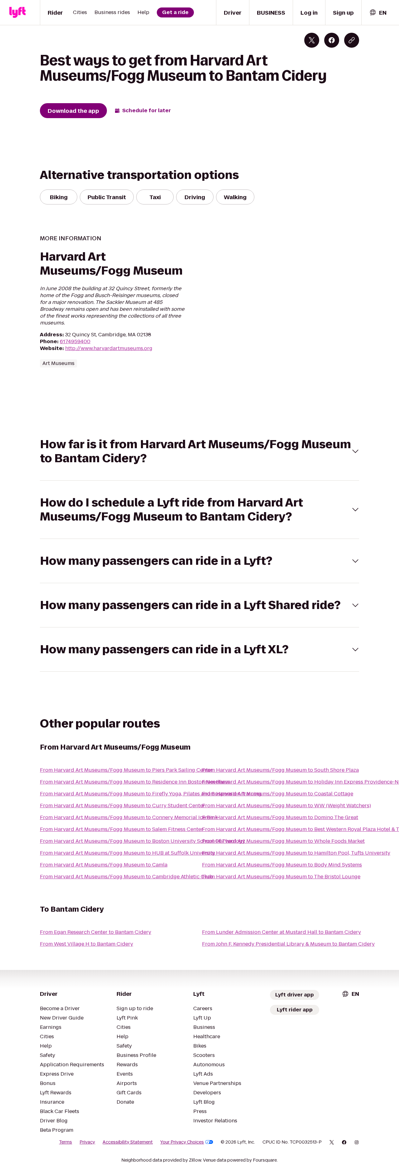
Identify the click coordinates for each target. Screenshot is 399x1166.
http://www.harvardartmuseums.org (108, 348)
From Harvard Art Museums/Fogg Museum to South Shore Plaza (280, 770)
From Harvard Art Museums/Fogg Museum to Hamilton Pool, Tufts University (296, 853)
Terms (65, 1142)
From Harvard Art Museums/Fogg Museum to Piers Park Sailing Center (126, 770)
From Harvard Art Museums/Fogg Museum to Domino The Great (280, 817)
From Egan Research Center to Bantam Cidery (95, 932)
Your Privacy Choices (182, 1142)
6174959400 (75, 341)
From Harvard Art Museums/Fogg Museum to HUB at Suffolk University (127, 853)
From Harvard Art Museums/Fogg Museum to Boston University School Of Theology (142, 841)
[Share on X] (311, 40)
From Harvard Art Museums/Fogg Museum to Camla (103, 864)
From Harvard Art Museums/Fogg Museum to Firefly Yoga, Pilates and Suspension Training (151, 793)
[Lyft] (17, 12)
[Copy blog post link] (351, 40)
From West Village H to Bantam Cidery (86, 944)
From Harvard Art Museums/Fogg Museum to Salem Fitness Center (121, 829)
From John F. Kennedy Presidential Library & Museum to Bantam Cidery (288, 944)
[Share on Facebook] (331, 40)
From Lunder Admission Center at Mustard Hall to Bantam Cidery (281, 932)
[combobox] (378, 13)
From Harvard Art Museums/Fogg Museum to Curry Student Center (122, 805)
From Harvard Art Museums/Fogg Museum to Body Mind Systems (282, 864)
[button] (199, 451)
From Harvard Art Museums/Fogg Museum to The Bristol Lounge (281, 876)
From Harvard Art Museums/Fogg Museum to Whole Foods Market (283, 841)
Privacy (87, 1142)
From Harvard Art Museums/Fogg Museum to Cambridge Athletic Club (126, 876)
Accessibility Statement (128, 1142)
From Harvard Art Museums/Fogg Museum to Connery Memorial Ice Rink (129, 817)
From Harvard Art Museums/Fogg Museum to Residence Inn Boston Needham (134, 781)
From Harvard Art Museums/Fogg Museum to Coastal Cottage (277, 793)
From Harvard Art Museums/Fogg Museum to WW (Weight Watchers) (286, 805)
